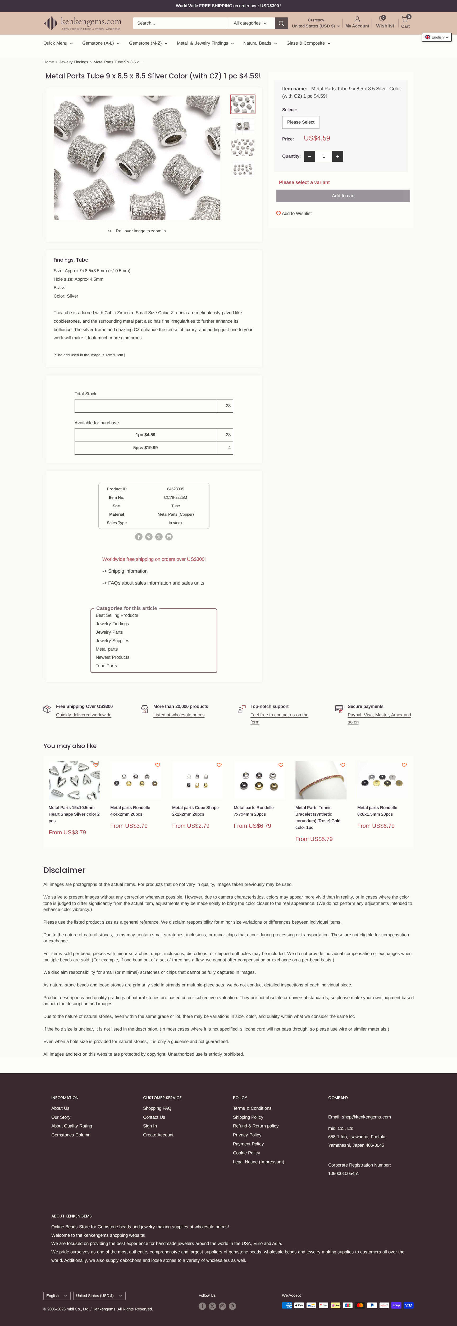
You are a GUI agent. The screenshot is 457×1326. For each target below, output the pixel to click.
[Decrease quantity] (309, 156)
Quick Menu (55, 43)
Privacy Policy (247, 1134)
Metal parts (107, 649)
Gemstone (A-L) (98, 43)
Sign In (150, 1125)
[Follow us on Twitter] (212, 1306)
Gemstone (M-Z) (145, 43)
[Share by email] (169, 536)
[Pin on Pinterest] (149, 536)
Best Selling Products (117, 615)
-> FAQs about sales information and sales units (153, 583)
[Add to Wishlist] (95, 764)
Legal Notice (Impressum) (258, 1161)
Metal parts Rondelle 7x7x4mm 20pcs (254, 810)
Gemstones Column (70, 1134)
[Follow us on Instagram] (222, 1306)
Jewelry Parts (109, 632)
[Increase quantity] (337, 156)
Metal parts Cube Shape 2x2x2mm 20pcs (195, 810)
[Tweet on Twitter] (159, 536)
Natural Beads (257, 43)
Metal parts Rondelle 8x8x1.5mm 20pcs (377, 810)
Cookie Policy (246, 1152)
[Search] (281, 23)
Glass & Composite (305, 43)
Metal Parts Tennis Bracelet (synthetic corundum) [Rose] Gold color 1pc (317, 817)
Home (48, 62)
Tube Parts (106, 665)
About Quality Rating (71, 1125)
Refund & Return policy (256, 1125)
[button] (436, 37)
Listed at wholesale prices (179, 714)
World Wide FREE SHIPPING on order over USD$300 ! (228, 5)
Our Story (61, 1117)
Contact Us (154, 1117)
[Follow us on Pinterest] (232, 1306)
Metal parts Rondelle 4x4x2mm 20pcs (130, 810)
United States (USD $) (95, 1296)
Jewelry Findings (73, 62)
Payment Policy (248, 1143)
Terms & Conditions (252, 1108)
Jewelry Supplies (112, 640)
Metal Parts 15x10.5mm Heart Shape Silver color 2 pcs (74, 814)
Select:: (300, 109)
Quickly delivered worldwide (83, 714)
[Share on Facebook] (139, 536)
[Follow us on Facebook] (202, 1306)
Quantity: (291, 156)
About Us (60, 1108)
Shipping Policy (248, 1117)
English (52, 1296)
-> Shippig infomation (125, 571)
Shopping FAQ (157, 1108)
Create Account (158, 1134)
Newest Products (113, 657)
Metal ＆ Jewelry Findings (202, 43)
